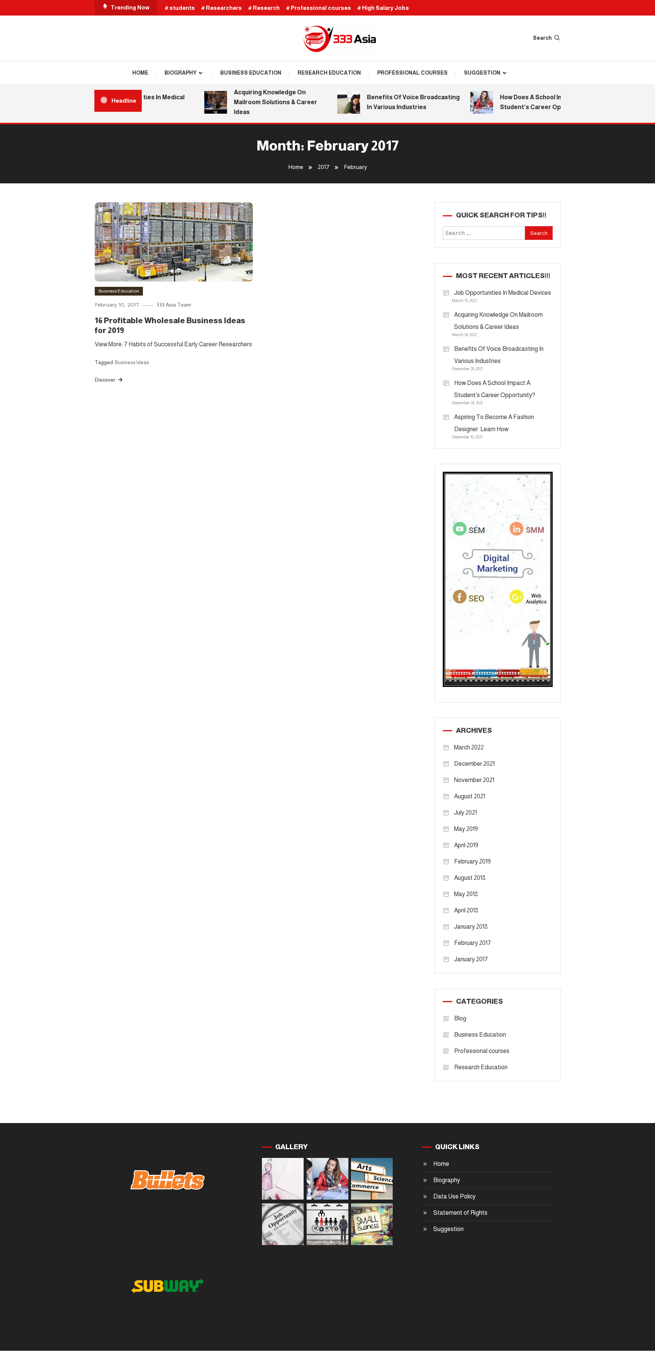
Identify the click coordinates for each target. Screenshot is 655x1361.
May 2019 (466, 829)
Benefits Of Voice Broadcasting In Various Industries (400, 102)
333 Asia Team (174, 305)
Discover (105, 380)
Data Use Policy (454, 1196)
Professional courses (321, 8)
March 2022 (469, 747)
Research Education (329, 73)
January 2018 (471, 926)
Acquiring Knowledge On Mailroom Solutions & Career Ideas (263, 102)
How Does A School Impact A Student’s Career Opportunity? (533, 102)
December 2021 (474, 763)
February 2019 (472, 861)
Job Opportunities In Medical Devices (502, 292)
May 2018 (466, 894)
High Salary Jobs (385, 8)
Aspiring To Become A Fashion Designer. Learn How (494, 423)
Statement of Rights (460, 1212)
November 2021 (474, 780)
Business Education (250, 73)
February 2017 (472, 943)
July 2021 (465, 812)
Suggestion (482, 73)
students (182, 8)
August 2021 (469, 796)
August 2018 (470, 877)
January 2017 (471, 959)
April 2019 (466, 845)
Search (542, 38)
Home (140, 73)
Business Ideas (132, 362)
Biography (180, 73)
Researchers (224, 8)
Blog (460, 1018)
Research (266, 8)
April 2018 (466, 910)
